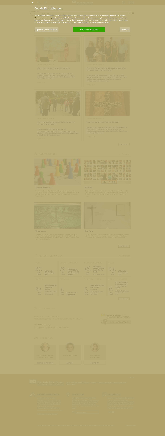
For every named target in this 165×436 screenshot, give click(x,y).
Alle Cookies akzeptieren (89, 30)
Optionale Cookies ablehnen (46, 30)
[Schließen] (82, 2)
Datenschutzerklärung (43, 18)
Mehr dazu (125, 30)
